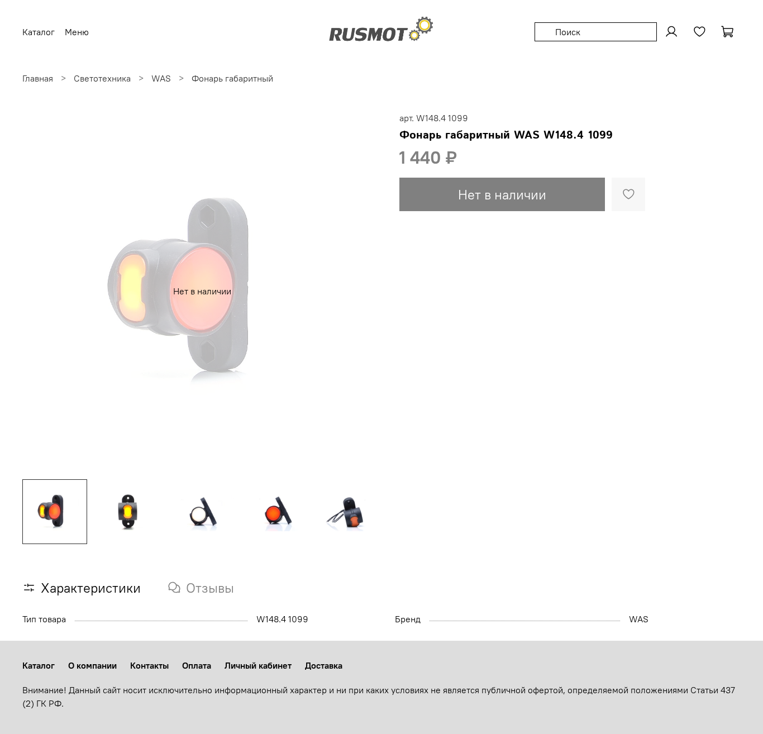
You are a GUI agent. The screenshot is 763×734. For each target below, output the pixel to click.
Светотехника (102, 78)
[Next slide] (363, 291)
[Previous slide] (40, 291)
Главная (37, 78)
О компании (92, 665)
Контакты (149, 665)
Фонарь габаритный (232, 78)
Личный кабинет (258, 665)
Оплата (196, 665)
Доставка (323, 665)
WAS (161, 78)
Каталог (38, 665)
